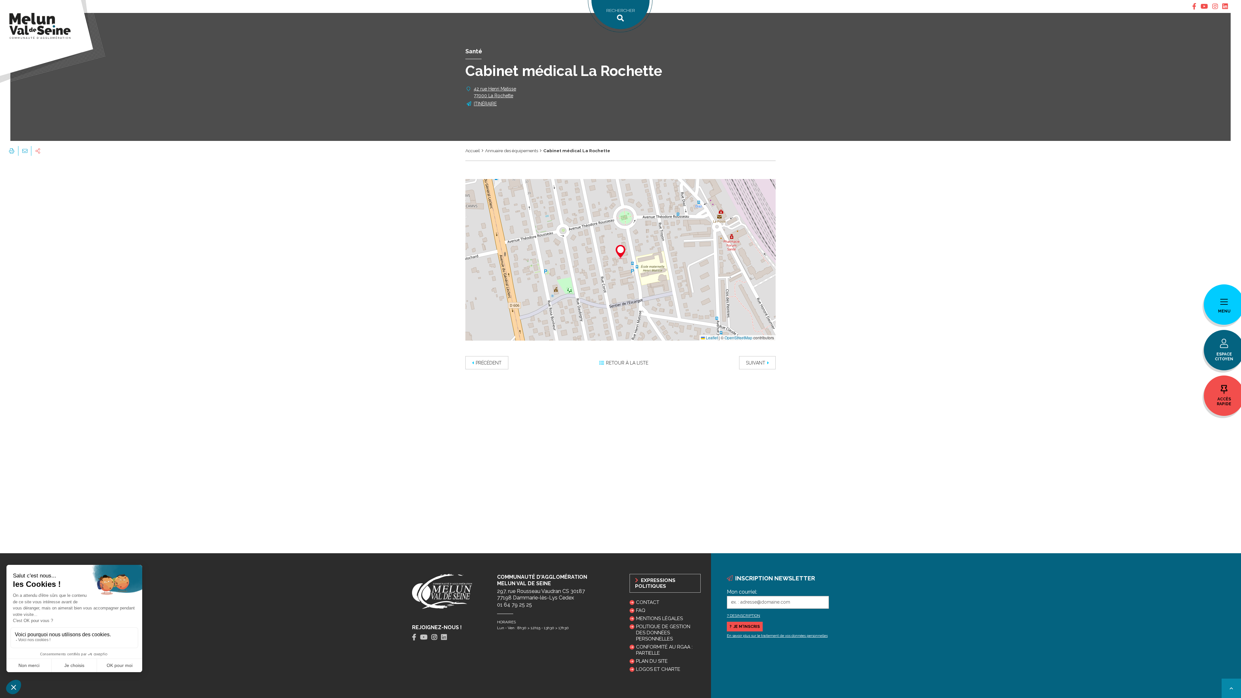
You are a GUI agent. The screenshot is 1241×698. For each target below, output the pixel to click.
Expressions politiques (655, 583)
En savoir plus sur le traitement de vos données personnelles (777, 636)
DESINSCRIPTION (745, 615)
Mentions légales (659, 618)
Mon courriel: (742, 592)
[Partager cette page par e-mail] (24, 151)
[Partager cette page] (37, 151)
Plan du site (652, 661)
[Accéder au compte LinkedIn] (1225, 6)
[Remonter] (1231, 688)
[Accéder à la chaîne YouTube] (1204, 6)
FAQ (640, 610)
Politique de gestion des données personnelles (663, 633)
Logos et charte (658, 669)
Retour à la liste (627, 362)
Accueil (472, 150)
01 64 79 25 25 (514, 605)
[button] (620, 252)
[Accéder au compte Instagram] (1215, 6)
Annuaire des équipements (511, 150)
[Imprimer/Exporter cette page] (11, 151)
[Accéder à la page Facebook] (1194, 6)
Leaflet (711, 337)
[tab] (1194, 6)
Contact (647, 602)
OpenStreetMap (738, 337)
